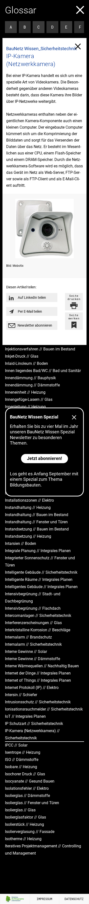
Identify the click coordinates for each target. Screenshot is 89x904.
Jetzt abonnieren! (44, 458)
